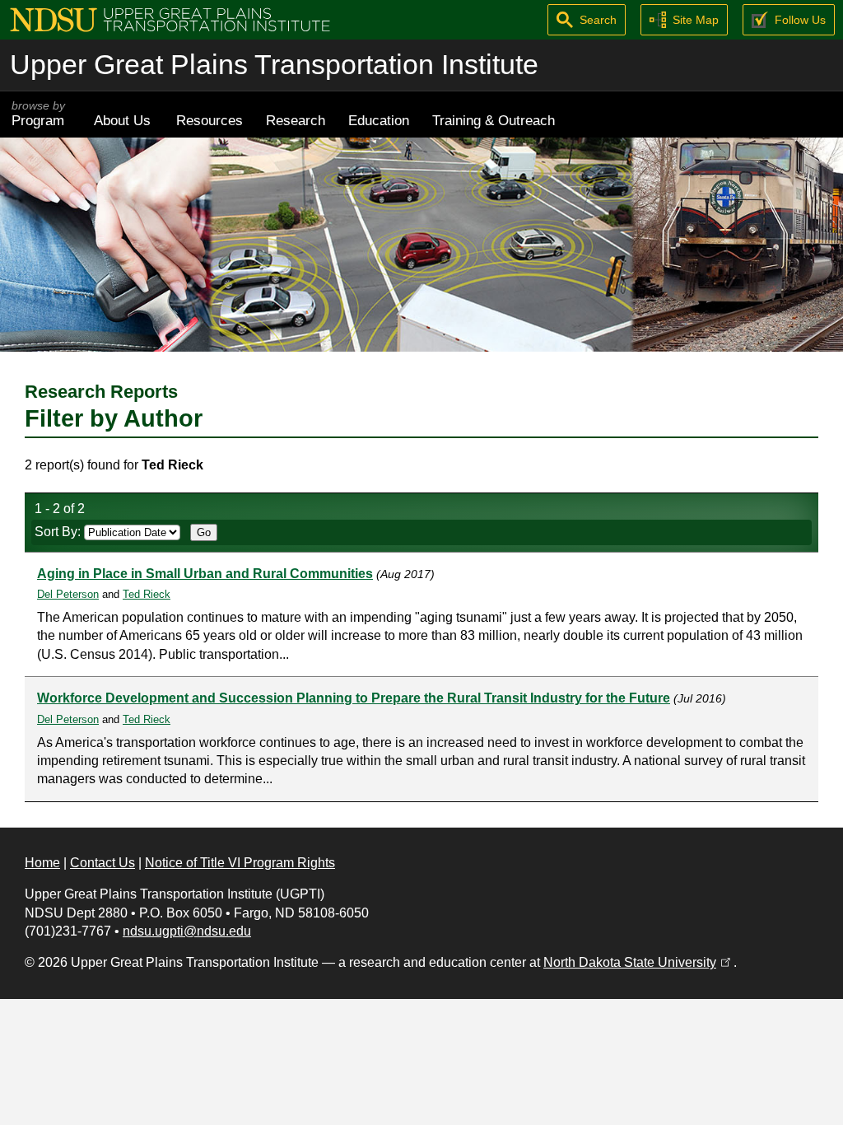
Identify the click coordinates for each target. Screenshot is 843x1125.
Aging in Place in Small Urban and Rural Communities (205, 574)
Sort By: (59, 532)
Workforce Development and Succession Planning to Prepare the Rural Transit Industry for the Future (353, 698)
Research (295, 120)
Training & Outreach (493, 120)
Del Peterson (68, 594)
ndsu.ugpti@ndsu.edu (187, 931)
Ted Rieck (146, 594)
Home (42, 863)
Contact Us (102, 863)
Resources (209, 120)
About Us (122, 120)
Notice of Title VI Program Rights (240, 863)
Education (378, 120)
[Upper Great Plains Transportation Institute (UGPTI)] (170, 19)
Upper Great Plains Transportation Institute (274, 64)
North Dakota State (638, 962)
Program (38, 114)
